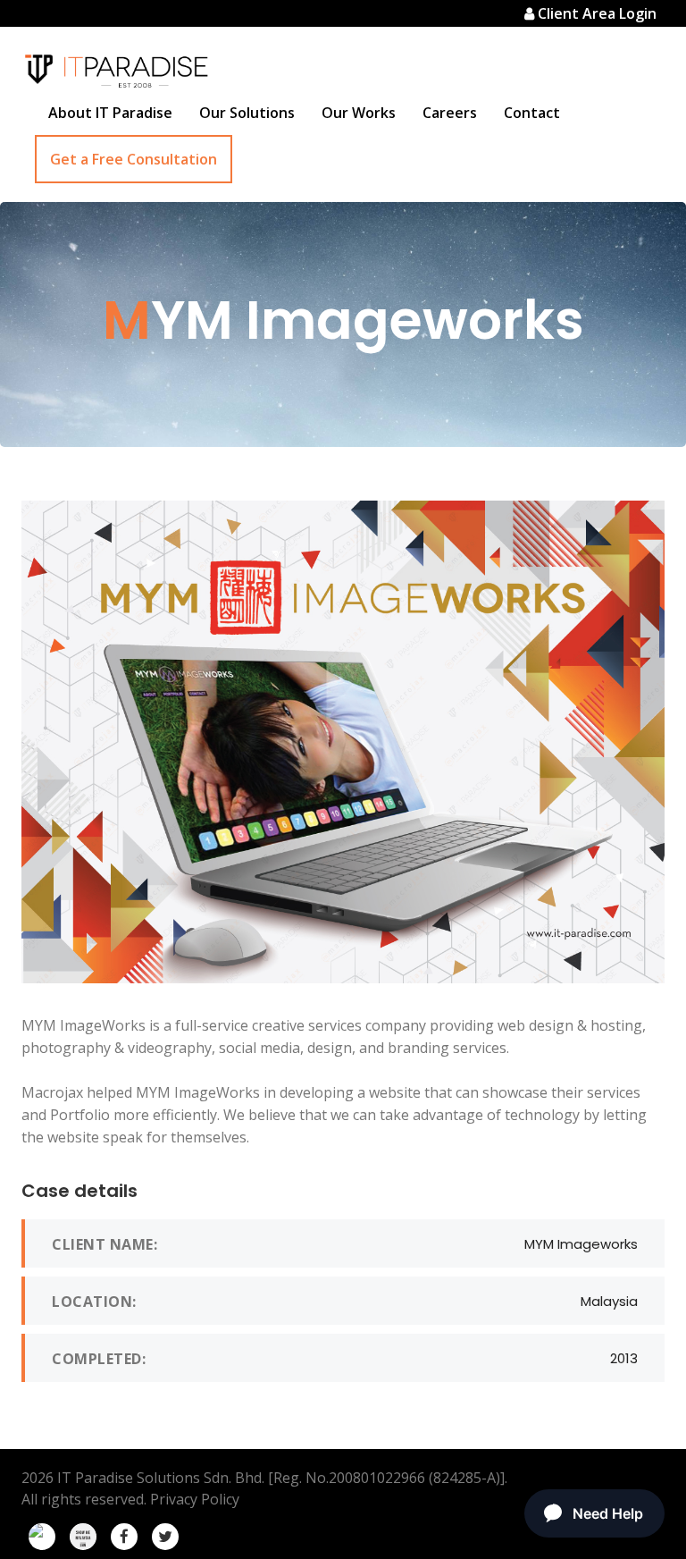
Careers (449, 112)
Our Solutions (247, 112)
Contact (532, 112)
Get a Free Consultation (133, 159)
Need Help (608, 1513)
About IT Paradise (110, 112)
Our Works (359, 112)
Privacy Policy (194, 1499)
